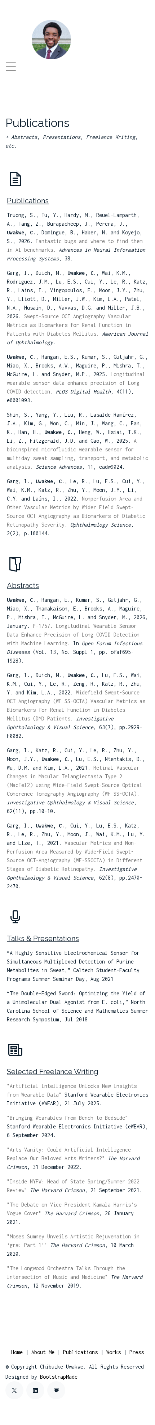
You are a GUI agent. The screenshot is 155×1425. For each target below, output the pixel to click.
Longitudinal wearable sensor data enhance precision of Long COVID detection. (76, 383)
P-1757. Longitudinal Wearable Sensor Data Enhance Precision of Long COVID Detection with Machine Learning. (73, 634)
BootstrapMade (59, 1377)
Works (113, 1352)
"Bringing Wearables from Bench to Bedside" (67, 1118)
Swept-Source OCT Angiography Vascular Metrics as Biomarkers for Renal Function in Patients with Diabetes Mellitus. (69, 325)
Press (136, 1352)
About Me (42, 1352)
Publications (80, 1352)
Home (17, 1352)
